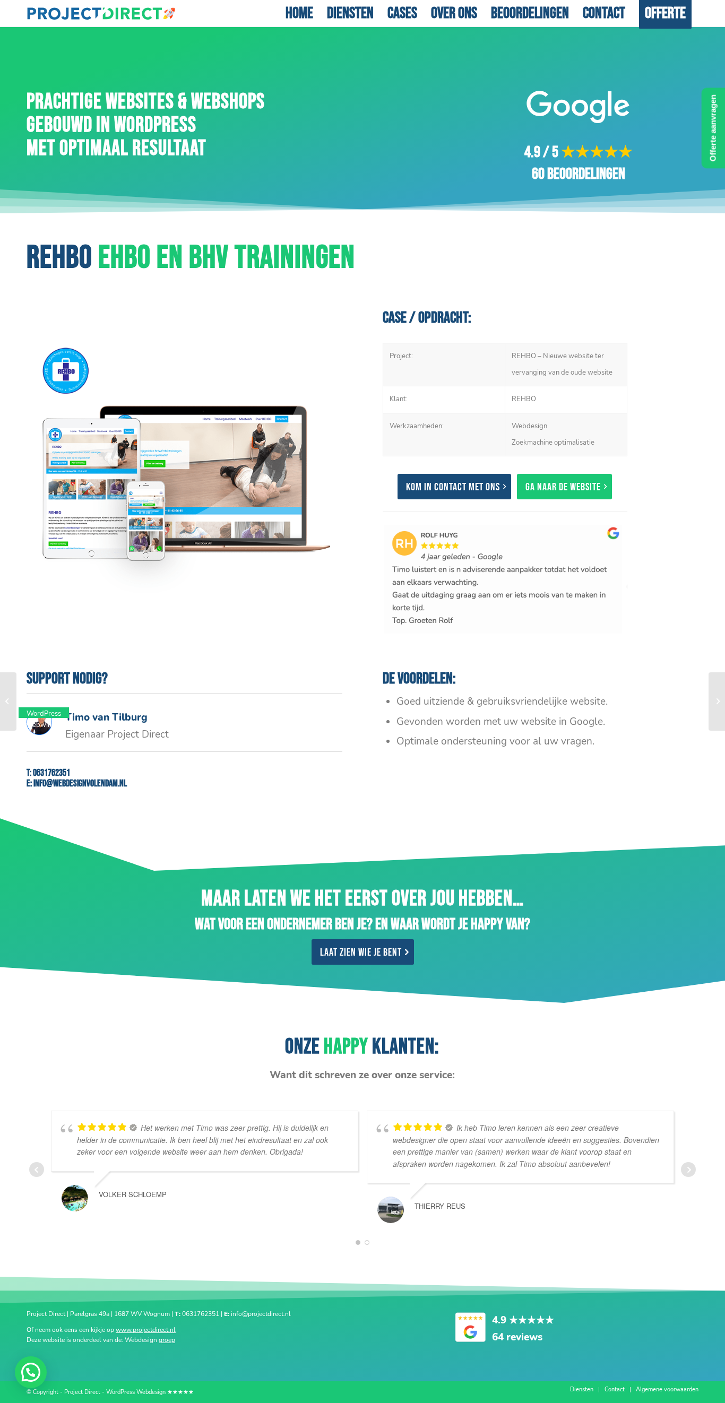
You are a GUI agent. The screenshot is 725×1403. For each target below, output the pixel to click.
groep (167, 1340)
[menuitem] (299, 13)
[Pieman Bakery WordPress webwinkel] (8, 701)
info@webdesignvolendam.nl (80, 783)
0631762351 (51, 772)
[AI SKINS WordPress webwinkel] (717, 701)
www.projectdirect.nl (146, 1330)
